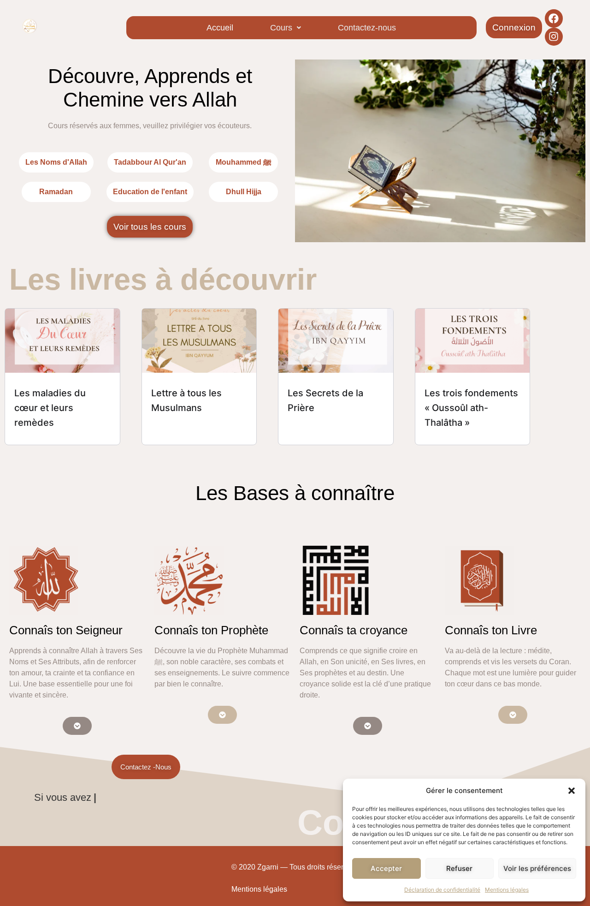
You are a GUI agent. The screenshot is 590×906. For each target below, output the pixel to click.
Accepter (386, 868)
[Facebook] (554, 18)
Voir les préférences (537, 868)
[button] (571, 790)
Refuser (459, 868)
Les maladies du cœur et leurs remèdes (50, 407)
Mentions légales (507, 889)
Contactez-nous (367, 27)
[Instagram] (554, 37)
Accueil (219, 27)
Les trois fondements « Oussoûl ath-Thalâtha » (471, 407)
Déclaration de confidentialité (442, 889)
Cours (281, 27)
